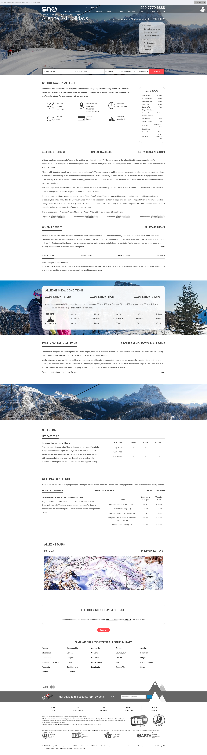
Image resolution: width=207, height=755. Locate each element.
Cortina (69, 653)
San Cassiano (72, 667)
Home (44, 15)
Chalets (88, 11)
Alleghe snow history (73, 308)
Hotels (77, 11)
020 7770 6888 (112, 620)
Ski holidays (92, 7)
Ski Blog (154, 707)
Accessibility (104, 710)
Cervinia (143, 648)
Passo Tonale (96, 662)
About (78, 707)
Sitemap (154, 710)
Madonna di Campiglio (51, 662)
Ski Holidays (53, 15)
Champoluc (46, 653)
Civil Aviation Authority (93, 719)
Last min (154, 11)
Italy (71, 15)
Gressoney (46, 658)
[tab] (53, 152)
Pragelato (46, 667)
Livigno (143, 658)
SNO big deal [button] (200, 2)
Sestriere (45, 672)
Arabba (45, 648)
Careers (128, 707)
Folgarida (144, 653)
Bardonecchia (72, 648)
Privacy (53, 710)
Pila (117, 662)
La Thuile (95, 658)
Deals (142, 11)
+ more (162, 247)
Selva (142, 667)
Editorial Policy (128, 710)
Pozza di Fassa (146, 662)
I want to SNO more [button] (33, 2)
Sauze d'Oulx (121, 667)
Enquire (128, 620)
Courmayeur (121, 653)
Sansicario (95, 667)
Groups (99, 11)
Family (109, 11)
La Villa (119, 658)
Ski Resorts (63, 15)
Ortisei (69, 662)
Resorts (67, 11)
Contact (103, 707)
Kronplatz (70, 658)
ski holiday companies (91, 730)
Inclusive (131, 11)
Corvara (94, 653)
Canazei (119, 648)
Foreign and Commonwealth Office (58, 724)
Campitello (95, 648)
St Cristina (71, 672)
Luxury (120, 11)
